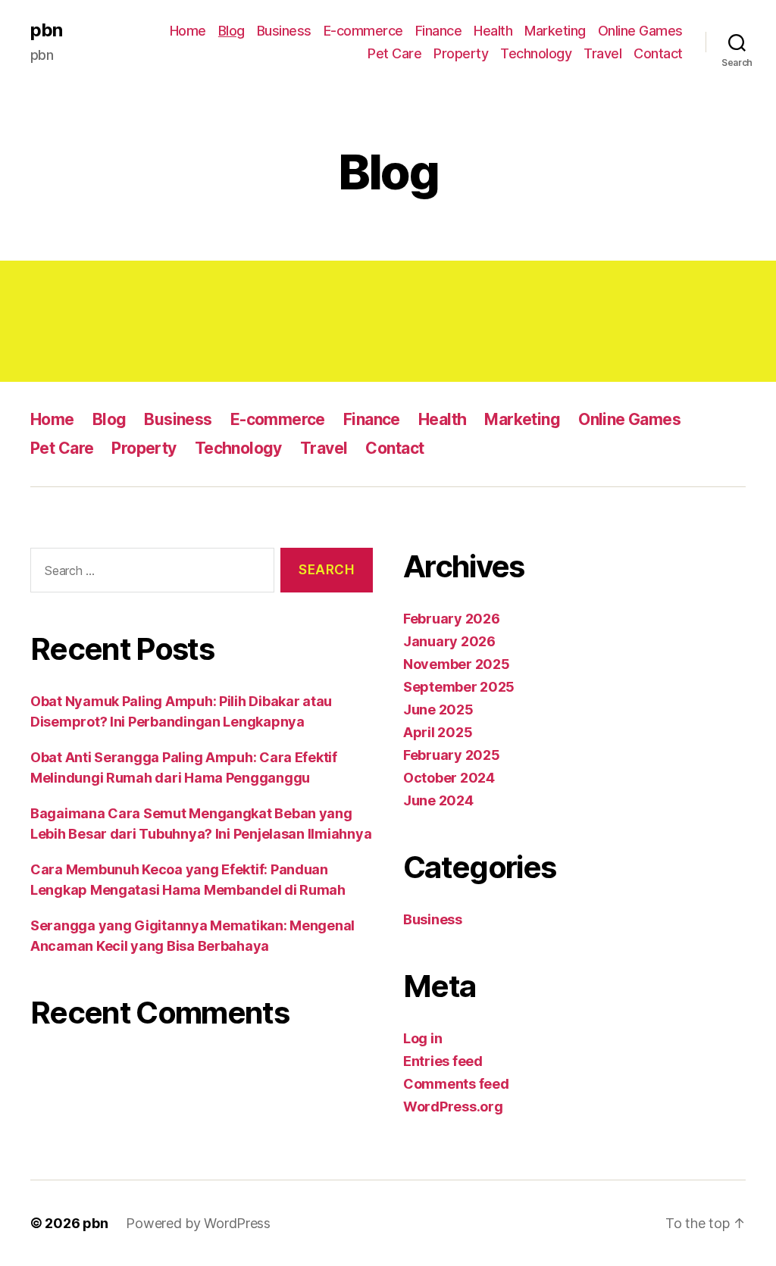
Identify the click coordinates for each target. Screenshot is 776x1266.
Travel (602, 53)
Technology (535, 53)
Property (460, 53)
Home (188, 31)
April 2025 (437, 732)
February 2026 (451, 619)
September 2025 (459, 687)
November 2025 (456, 664)
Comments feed (456, 1084)
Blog (231, 31)
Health (493, 31)
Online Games (640, 31)
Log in (422, 1038)
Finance (438, 31)
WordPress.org (453, 1106)
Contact (658, 53)
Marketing (555, 31)
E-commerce (363, 31)
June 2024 (438, 800)
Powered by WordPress (198, 1223)
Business (284, 31)
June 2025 (438, 709)
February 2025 (451, 755)
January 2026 (449, 641)
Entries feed (443, 1061)
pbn (46, 30)
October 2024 (449, 778)
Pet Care (394, 53)
